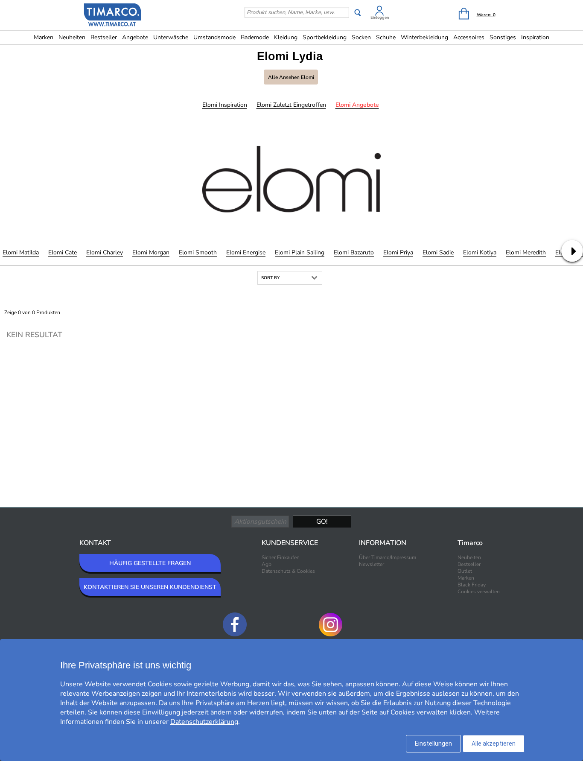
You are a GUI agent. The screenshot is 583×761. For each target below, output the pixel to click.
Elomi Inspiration (224, 105)
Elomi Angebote (357, 105)
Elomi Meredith (526, 252)
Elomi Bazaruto (354, 252)
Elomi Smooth (198, 252)
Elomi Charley (104, 252)
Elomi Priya (398, 252)
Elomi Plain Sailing (299, 252)
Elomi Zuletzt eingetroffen (291, 105)
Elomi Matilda (21, 252)
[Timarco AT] (113, 15)
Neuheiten (71, 37)
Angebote (135, 37)
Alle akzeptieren (494, 743)
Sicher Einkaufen (281, 557)
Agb (266, 564)
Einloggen (379, 17)
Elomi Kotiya (479, 252)
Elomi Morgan (150, 252)
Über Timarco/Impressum (387, 557)
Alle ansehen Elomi (291, 77)
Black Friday (472, 584)
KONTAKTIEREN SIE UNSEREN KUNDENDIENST (150, 587)
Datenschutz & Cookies (288, 571)
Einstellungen (433, 743)
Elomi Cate (62, 252)
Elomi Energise (245, 252)
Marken (43, 37)
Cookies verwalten (479, 591)
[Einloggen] (379, 12)
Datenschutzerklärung (204, 721)
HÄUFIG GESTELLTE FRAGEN (150, 563)
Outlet (465, 571)
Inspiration (535, 37)
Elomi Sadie (438, 252)
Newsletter (371, 564)
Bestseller (103, 37)
